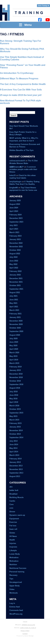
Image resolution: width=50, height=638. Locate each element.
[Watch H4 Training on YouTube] (47, 20)
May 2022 (13, 264)
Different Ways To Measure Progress (19, 78)
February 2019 (15, 367)
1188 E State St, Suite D (28, 627)
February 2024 (15, 215)
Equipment (14, 519)
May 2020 (13, 345)
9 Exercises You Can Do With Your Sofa (21, 89)
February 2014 (15, 459)
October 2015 (15, 409)
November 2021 (16, 282)
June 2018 (13, 395)
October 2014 (15, 434)
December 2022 (15, 243)
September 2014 (16, 437)
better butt (13, 490)
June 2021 (13, 300)
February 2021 (15, 314)
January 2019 (15, 370)
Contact (25, 633)
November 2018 (16, 377)
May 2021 (13, 303)
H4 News (13, 536)
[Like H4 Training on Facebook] (40, 20)
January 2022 (15, 275)
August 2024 (14, 204)
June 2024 (13, 208)
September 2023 (16, 222)
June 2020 (13, 342)
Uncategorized (15, 582)
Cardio (12, 501)
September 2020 (16, 331)
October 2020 (15, 328)
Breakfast (13, 494)
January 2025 (15, 200)
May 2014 (13, 448)
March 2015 (14, 420)
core (11, 508)
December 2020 (15, 321)
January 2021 (15, 317)
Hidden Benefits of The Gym (21, 150)
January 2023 (15, 239)
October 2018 (15, 381)
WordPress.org (15, 614)
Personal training (16, 572)
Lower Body (14, 554)
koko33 (12, 175)
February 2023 (15, 236)
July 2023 (13, 225)
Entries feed (14, 607)
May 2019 (13, 356)
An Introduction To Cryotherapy (16, 73)
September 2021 (16, 289)
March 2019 (14, 363)
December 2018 (15, 374)
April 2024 (13, 211)
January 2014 (15, 462)
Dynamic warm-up (17, 515)
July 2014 (13, 441)
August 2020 (14, 335)
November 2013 (16, 469)
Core (11, 504)
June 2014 (13, 444)
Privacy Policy (25, 630)
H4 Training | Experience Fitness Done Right (5, 12)
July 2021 (13, 296)
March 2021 (14, 310)
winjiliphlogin (15, 182)
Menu (27, 24)
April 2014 (13, 452)
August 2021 (14, 292)
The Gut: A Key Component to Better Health (23, 84)
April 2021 (13, 307)
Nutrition (13, 564)
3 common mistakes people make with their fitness (23, 169)
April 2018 (13, 402)
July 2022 (13, 257)
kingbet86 (13, 188)
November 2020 (16, 324)
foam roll (13, 529)
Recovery (13, 575)
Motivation (13, 557)
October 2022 (15, 250)
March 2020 (14, 352)
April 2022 (13, 268)
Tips (11, 579)
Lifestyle (13, 550)
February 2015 (15, 423)
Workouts (13, 593)
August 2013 (14, 476)
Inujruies (13, 547)
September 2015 (16, 413)
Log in (12, 603)
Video (11, 589)
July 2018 (13, 392)
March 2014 (14, 455)
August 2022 (14, 254)
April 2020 (13, 349)
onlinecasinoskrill (17, 161)
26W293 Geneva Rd (28, 625)
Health (12, 540)
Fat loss (12, 526)
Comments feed (16, 610)
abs (10, 487)
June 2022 (13, 261)
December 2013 (15, 466)
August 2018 (14, 388)
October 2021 (15, 285)
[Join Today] (43, 5)
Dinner (12, 512)
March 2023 (14, 232)
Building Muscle (16, 497)
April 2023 (13, 229)
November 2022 (16, 247)
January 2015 (15, 427)
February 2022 (15, 271)
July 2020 (13, 338)
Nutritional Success (17, 568)
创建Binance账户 (16, 167)
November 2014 (16, 430)
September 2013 (16, 473)
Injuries (12, 543)
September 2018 (16, 384)
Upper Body (14, 586)
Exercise (13, 522)
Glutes (12, 533)
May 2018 (13, 399)
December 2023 (15, 218)
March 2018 (14, 406)
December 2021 (15, 278)
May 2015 (13, 416)
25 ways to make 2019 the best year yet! (21, 95)
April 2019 (13, 360)
